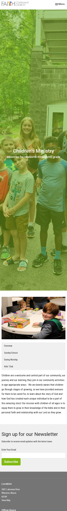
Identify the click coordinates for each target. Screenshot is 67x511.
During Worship (11, 359)
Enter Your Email (9, 449)
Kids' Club (8, 366)
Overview (8, 345)
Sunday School (11, 352)
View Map (6, 500)
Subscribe (11, 462)
